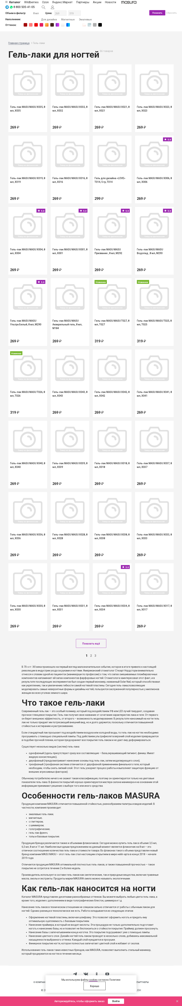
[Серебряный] (89, 25)
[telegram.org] (75, 973)
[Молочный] (79, 25)
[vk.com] (86, 973)
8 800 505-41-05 (24, 7)
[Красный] (36, 25)
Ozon (45, 2)
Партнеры (82, 2)
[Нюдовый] (31, 25)
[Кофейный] (52, 25)
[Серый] (95, 25)
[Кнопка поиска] (43, 7)
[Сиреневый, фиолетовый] (57, 25)
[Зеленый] (73, 25)
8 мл (36, 13)
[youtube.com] (107, 973)
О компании (41, 982)
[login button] (52, 7)
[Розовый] (41, 25)
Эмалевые (85, 19)
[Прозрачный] (84, 25)
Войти (116, 1001)
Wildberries (31, 2)
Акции (97, 2)
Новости (110, 2)
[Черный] (100, 25)
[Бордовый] (25, 25)
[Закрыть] (177, 1001)
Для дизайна (49, 19)
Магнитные (68, 19)
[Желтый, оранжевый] (47, 25)
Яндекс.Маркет (62, 2)
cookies (93, 979)
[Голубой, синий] (68, 25)
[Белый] (63, 25)
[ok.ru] (97, 973)
